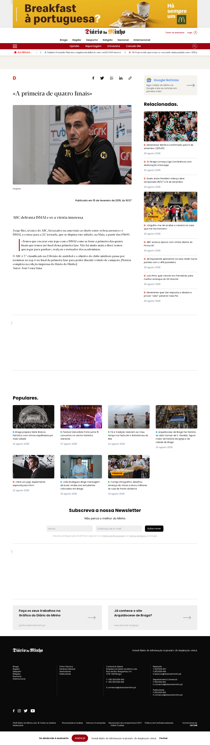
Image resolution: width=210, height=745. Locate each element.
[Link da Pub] (105, 14)
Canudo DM (133, 46)
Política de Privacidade (113, 536)
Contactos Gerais (114, 666)
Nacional (123, 40)
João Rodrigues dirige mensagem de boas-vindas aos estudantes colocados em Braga (81, 460)
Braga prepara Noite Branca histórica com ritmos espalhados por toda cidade (31, 410)
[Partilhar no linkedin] (120, 78)
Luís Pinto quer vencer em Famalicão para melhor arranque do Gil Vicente (170, 277)
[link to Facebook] (14, 710)
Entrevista (113, 46)
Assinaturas (65, 671)
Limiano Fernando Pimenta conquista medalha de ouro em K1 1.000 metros (59, 52)
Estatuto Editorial (67, 669)
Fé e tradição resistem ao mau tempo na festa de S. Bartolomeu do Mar (129, 410)
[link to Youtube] (33, 710)
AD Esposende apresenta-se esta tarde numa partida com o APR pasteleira (144, 52)
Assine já (80, 738)
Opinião (74, 46)
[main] (105, 352)
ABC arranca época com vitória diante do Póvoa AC (170, 244)
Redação (157, 666)
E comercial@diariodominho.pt (121, 687)
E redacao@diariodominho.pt (167, 674)
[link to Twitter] (26, 710)
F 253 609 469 (159, 671)
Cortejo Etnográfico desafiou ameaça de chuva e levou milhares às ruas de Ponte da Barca (126, 462)
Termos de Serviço (137, 536)
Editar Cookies (117, 725)
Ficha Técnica (66, 666)
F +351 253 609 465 (115, 682)
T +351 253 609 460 (115, 679)
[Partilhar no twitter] (102, 78)
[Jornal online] (29, 34)
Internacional (142, 40)
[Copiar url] (130, 78)
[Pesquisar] (194, 46)
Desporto (92, 40)
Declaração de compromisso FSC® (125, 723)
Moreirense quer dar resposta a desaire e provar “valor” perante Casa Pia (169, 294)
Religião (108, 40)
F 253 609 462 (159, 682)
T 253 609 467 (159, 669)
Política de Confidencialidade (159, 723)
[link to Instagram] (19, 710)
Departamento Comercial (165, 679)
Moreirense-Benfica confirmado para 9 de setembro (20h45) (170, 115)
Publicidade (65, 674)
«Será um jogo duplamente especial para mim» (30, 458)
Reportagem (93, 46)
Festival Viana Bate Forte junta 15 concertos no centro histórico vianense (80, 410)
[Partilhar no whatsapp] (111, 78)
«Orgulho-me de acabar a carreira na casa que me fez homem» (167, 195)
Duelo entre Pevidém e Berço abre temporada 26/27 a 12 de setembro (166, 180)
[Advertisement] (105, 342)
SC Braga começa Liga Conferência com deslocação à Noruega (169, 163)
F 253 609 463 (159, 692)
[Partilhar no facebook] (93, 78)
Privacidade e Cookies (72, 723)
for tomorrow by (189, 724)
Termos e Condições (95, 723)
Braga (63, 40)
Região (76, 40)
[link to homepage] (105, 32)
